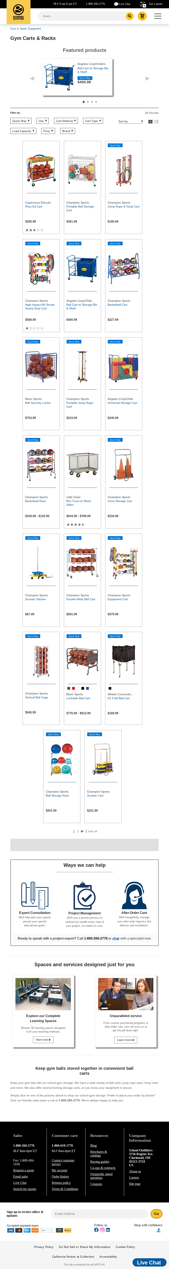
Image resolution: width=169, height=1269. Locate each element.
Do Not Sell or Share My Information (84, 1247)
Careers (134, 1177)
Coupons (96, 1184)
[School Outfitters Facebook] (96, 1230)
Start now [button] (42, 1039)
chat (115, 938)
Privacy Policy (44, 1247)
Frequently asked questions (101, 1176)
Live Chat (124, 4)
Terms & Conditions (65, 1189)
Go (156, 1214)
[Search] (130, 16)
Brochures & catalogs (98, 1153)
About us (135, 1171)
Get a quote (155, 3)
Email (20, 1176)
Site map (134, 1184)
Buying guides (99, 1161)
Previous (32, 78)
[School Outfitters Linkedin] (108, 1230)
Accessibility (108, 1256)
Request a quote (23, 1170)
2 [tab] (88, 102)
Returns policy (61, 1182)
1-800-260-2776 (95, 3)
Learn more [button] (125, 1039)
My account (59, 1170)
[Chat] (116, 3)
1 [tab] (84, 102)
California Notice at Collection (73, 1256)
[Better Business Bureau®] (159, 1230)
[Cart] (142, 16)
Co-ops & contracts (102, 1168)
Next (148, 78)
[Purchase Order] (51, 1230)
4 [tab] (96, 102)
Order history (60, 1176)
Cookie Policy (125, 1247)
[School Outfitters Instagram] (102, 1231)
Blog (93, 1145)
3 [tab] (92, 102)
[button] (145, 1230)
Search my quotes (24, 1189)
